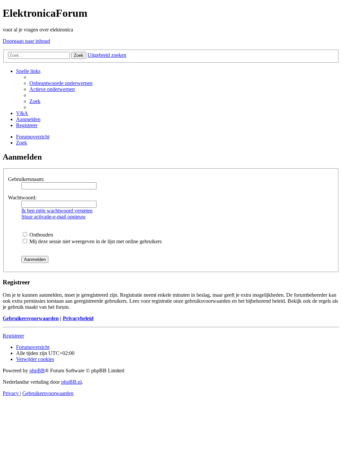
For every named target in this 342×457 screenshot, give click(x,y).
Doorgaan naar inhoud (26, 41)
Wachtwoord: (22, 197)
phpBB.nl (71, 382)
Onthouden (40, 235)
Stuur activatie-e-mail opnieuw (53, 216)
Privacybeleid (78, 318)
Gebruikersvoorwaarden (31, 318)
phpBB (37, 370)
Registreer (13, 336)
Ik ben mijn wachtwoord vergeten (57, 210)
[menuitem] (61, 83)
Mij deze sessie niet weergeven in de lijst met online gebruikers (95, 241)
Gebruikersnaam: (26, 179)
